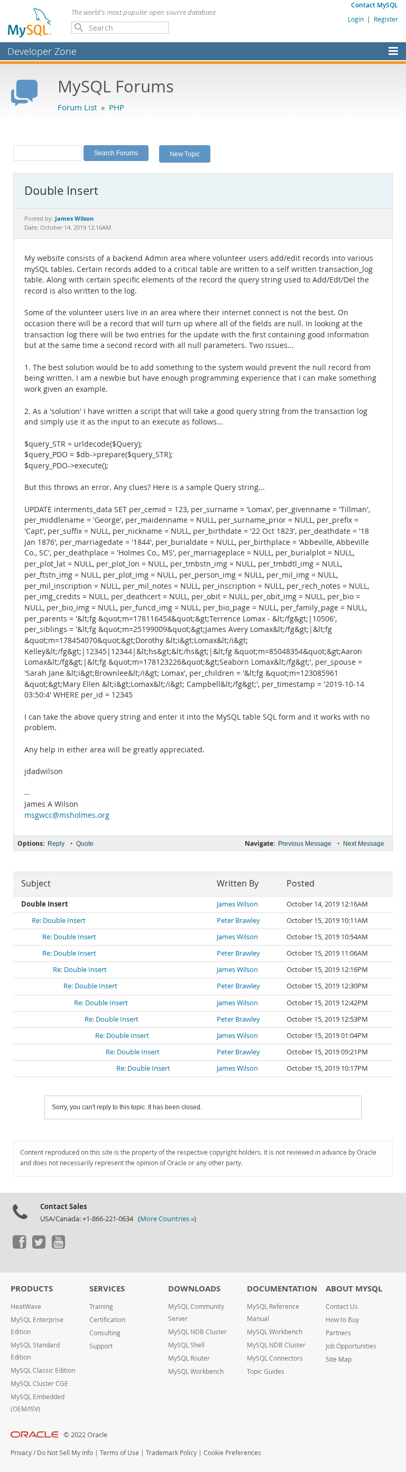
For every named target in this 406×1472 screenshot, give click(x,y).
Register (386, 19)
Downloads (194, 1288)
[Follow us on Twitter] (38, 1246)
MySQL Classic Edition (43, 1370)
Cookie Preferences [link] (232, 1453)
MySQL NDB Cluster (197, 1332)
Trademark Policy (171, 1453)
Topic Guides (265, 1371)
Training (101, 1306)
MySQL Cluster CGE (39, 1384)
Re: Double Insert (59, 920)
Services (107, 1288)
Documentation (282, 1288)
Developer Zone (42, 51)
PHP (116, 107)
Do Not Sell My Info (65, 1453)
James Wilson (237, 904)
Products (32, 1288)
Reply (56, 843)
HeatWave (26, 1306)
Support (101, 1346)
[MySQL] (30, 22)
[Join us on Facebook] (19, 1246)
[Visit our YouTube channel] (58, 1246)
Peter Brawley (238, 920)
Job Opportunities (351, 1346)
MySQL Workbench (196, 1371)
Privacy (21, 1453)
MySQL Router (189, 1358)
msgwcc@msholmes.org (66, 815)
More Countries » (167, 1218)
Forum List (77, 107)
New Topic (185, 153)
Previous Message (304, 843)
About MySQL (354, 1288)
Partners (338, 1333)
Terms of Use (119, 1453)
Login (356, 19)
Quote (85, 843)
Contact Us (342, 1306)
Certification (107, 1320)
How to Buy (342, 1320)
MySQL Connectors (275, 1358)
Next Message (363, 843)
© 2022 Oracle (85, 1434)
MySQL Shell (186, 1345)
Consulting (105, 1333)
